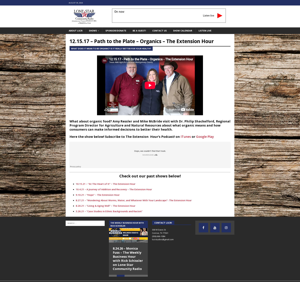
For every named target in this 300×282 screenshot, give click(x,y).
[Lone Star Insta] (226, 227)
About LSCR (75, 30)
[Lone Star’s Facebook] (203, 227)
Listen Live (205, 30)
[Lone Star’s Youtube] (215, 227)
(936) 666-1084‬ (158, 236)
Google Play (205, 137)
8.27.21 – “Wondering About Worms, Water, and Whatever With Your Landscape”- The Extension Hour (134, 200)
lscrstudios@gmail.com (163, 239)
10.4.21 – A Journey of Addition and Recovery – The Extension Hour (114, 189)
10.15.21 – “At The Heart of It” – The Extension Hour (105, 183)
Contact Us (159, 30)
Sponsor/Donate (115, 30)
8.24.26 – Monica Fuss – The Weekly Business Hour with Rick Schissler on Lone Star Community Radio (128, 258)
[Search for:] (85, 223)
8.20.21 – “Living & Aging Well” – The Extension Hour (105, 205)
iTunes (186, 137)
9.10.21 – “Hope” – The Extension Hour (98, 194)
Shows (93, 30)
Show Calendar (182, 30)
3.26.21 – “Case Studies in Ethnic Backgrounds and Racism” (109, 211)
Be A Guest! (139, 30)
